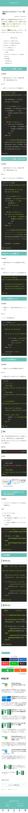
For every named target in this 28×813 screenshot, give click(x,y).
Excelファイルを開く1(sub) (11, 41)
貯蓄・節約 (20, 805)
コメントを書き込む (14, 785)
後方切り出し (9, 63)
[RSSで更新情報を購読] (20, 670)
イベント (14, 808)
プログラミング (6, 652)
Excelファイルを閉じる (10, 45)
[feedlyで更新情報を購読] (7, 670)
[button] (22, 663)
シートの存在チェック (9, 47)
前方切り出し (9, 61)
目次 (12, 37)
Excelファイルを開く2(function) (12, 43)
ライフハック (7, 803)
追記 (7, 52)
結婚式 (7, 805)
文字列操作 (7, 58)
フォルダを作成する (9, 50)
